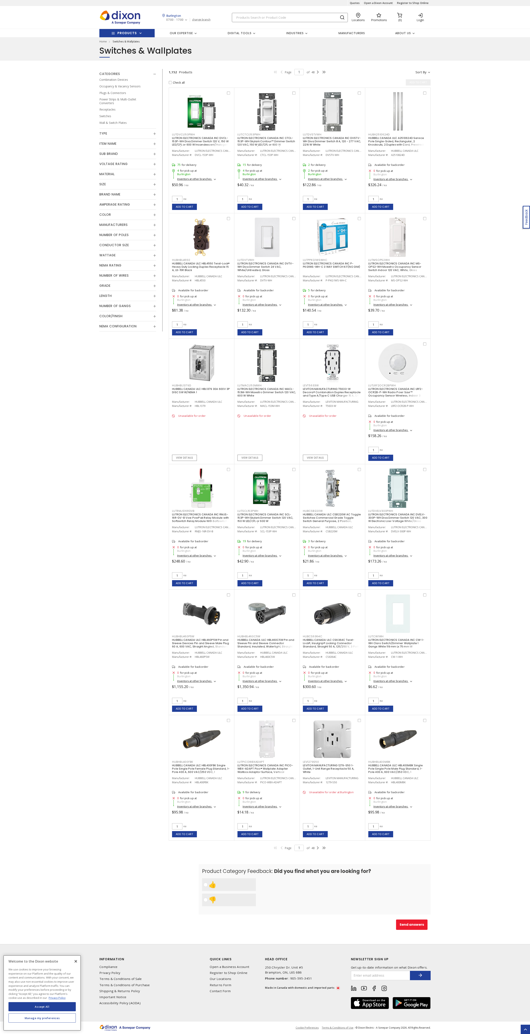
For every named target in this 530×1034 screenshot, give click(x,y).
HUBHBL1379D (181, 385)
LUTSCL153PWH (247, 511)
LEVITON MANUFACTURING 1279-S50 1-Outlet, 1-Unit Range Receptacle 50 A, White (328, 769)
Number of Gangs (115, 306)
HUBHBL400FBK (182, 762)
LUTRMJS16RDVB (183, 511)
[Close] (75, 961)
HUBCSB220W (313, 511)
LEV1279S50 (311, 762)
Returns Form (220, 985)
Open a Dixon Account (378, 3)
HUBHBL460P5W (183, 636)
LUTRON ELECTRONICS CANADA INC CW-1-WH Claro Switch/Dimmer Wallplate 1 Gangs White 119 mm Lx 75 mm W (396, 643)
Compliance (108, 967)
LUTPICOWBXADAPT (250, 762)
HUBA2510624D (379, 134)
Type (103, 133)
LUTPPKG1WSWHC (315, 260)
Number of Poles (114, 235)
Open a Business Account (229, 967)
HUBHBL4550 (181, 260)
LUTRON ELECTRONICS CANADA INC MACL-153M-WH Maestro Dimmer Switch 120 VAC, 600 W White (266, 392)
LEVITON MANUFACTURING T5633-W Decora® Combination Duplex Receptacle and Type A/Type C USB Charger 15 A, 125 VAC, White (332, 394)
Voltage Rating (113, 164)
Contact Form (220, 991)
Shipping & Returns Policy (119, 991)
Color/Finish (111, 316)
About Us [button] (403, 33)
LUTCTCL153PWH (248, 134)
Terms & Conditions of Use (337, 1027)
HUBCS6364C (312, 636)
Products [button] (127, 33)
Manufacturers (351, 33)
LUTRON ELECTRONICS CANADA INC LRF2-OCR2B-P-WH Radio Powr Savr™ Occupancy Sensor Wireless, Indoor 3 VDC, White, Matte (395, 394)
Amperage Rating (114, 204)
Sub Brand (108, 154)
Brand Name (109, 194)
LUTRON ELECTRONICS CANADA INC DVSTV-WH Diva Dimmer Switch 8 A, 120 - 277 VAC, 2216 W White (332, 141)
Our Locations (220, 979)
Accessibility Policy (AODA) (120, 1003)
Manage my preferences (42, 1018)
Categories (109, 74)
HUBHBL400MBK (379, 762)
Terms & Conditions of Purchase (124, 985)
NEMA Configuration (118, 326)
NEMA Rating (110, 265)
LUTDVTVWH (245, 260)
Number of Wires (114, 275)
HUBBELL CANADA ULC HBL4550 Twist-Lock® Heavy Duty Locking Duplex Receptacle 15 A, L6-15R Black (201, 267)
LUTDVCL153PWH (183, 134)
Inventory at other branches (194, 179)
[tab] (127, 73)
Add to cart (184, 206)
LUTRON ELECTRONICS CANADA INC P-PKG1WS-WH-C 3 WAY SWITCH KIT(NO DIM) (331, 265)
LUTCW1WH (376, 636)
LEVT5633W (311, 385)
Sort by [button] (421, 72)
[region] (42, 993)
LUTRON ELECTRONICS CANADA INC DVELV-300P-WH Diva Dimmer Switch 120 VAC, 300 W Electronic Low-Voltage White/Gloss (397, 518)
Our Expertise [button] (181, 33)
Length (105, 296)
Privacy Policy (109, 973)
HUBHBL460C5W (248, 636)
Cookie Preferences (307, 1028)
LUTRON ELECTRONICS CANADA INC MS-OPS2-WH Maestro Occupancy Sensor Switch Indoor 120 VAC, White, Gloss (394, 267)
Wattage (107, 255)
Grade (105, 285)
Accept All (42, 1007)
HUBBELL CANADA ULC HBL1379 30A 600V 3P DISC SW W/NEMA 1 (201, 390)
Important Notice (112, 997)
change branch (201, 19)
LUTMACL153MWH (249, 385)
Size (102, 184)
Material (107, 174)
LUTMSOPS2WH (379, 260)
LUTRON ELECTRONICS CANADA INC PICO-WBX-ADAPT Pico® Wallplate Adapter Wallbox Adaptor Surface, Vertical (265, 769)
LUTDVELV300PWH (380, 511)
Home (103, 41)
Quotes (355, 3)
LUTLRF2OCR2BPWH (382, 385)
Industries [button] (295, 33)
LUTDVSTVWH (312, 134)
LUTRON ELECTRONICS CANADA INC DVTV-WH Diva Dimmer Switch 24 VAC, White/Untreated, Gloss (265, 267)
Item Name (108, 143)
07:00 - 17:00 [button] (174, 20)
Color (105, 214)
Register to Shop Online (413, 3)
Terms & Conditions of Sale (120, 979)
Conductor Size (114, 245)
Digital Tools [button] (240, 33)
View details (184, 457)
